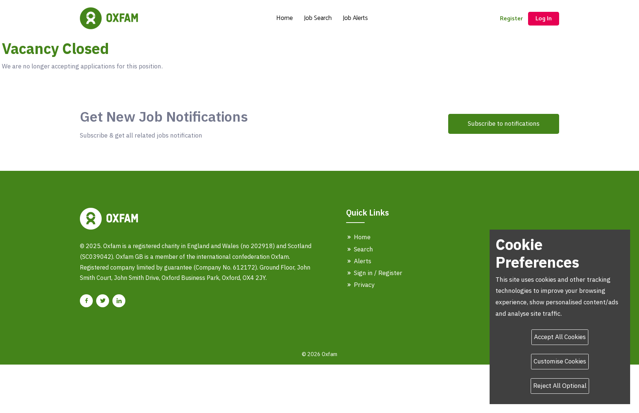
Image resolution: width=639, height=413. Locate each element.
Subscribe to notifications (504, 123)
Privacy (363, 285)
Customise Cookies (560, 361)
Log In (543, 19)
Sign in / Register (377, 273)
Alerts (361, 261)
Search (362, 249)
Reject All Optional (559, 386)
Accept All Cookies (560, 337)
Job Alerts (355, 18)
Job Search (318, 18)
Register (511, 19)
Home (284, 18)
